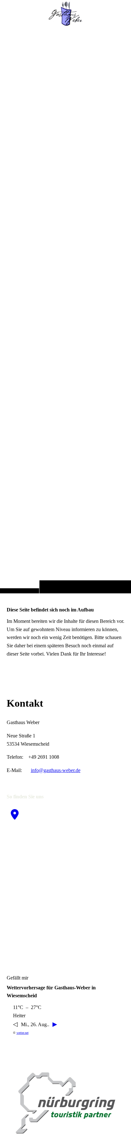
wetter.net (23, 1032)
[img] (65, 309)
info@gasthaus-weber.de (55, 770)
